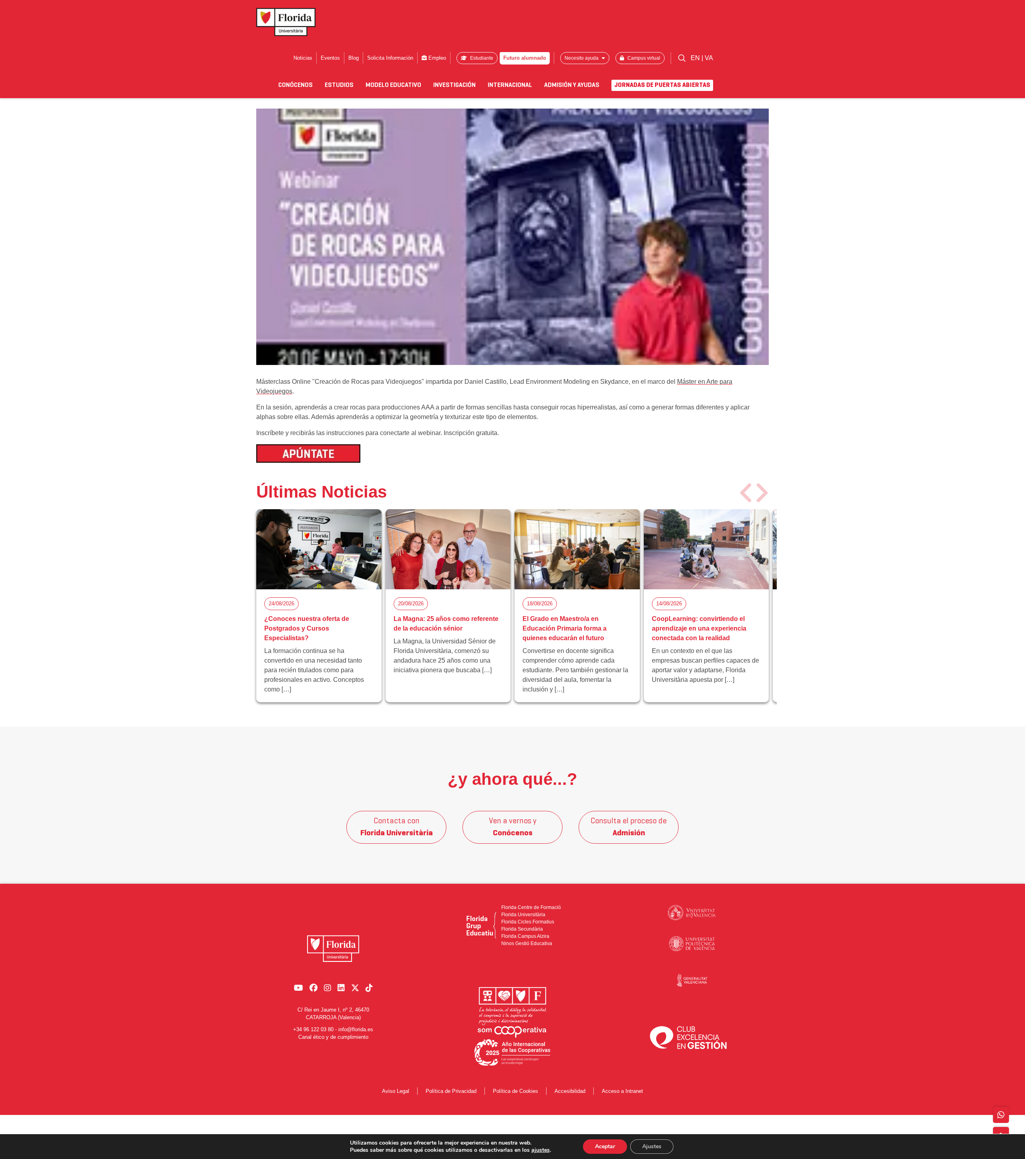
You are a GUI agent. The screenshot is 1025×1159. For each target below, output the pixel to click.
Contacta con (396, 827)
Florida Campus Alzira (525, 936)
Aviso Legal (395, 1091)
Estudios (339, 85)
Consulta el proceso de (629, 827)
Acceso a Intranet (622, 1091)
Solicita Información (390, 58)
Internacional (510, 85)
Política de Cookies (515, 1091)
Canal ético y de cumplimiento (333, 1037)
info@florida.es (355, 1029)
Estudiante (481, 58)
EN (696, 57)
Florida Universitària (523, 914)
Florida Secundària (522, 929)
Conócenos (295, 85)
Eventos (330, 58)
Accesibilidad (570, 1091)
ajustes (540, 1150)
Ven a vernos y (513, 827)
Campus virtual (643, 58)
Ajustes (651, 1146)
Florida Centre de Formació (531, 907)
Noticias (302, 58)
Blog (353, 58)
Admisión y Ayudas (571, 85)
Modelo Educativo (393, 85)
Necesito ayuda (582, 58)
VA (709, 57)
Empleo (436, 58)
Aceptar (605, 1146)
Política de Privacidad (451, 1091)
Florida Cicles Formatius (527, 922)
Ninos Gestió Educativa (526, 943)
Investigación (454, 85)
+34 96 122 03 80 (313, 1029)
